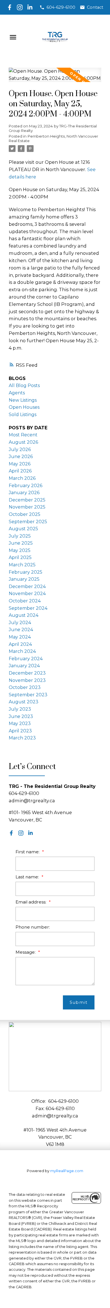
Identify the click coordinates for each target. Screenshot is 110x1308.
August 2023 (23, 701)
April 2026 (20, 471)
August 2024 (23, 615)
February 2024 (26, 658)
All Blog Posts (24, 385)
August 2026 (23, 442)
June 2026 (21, 456)
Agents (17, 393)
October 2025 (24, 514)
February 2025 (25, 572)
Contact (95, 7)
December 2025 (27, 500)
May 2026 (19, 464)
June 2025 (21, 543)
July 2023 (20, 709)
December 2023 (27, 673)
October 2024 (25, 601)
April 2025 (20, 557)
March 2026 (22, 478)
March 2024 (22, 651)
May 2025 (19, 550)
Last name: (28, 877)
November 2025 (27, 507)
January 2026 (24, 492)
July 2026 (20, 449)
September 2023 (28, 694)
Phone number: (33, 927)
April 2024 (20, 644)
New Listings (23, 400)
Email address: (31, 902)
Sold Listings (22, 414)
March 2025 (22, 564)
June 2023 (21, 716)
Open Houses (24, 407)
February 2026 (25, 485)
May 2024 (20, 637)
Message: (26, 952)
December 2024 (27, 586)
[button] (57, 7)
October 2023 (25, 687)
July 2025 (20, 536)
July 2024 (20, 622)
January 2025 (24, 579)
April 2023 (20, 730)
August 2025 (23, 528)
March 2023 (22, 738)
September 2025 (28, 521)
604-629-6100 (61, 7)
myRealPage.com (66, 1171)
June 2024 (21, 629)
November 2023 (27, 680)
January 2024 (24, 665)
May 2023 (20, 723)
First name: (28, 851)
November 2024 (27, 593)
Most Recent (23, 435)
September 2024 (28, 608)
